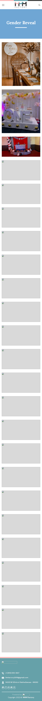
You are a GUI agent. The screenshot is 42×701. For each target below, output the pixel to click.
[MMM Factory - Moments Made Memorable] (21, 5)
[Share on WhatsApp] (3, 687)
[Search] (39, 5)
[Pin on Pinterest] (11, 687)
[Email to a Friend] (8, 687)
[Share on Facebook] (6, 687)
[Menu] (3, 5)
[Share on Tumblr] (14, 687)
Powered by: (17, 695)
